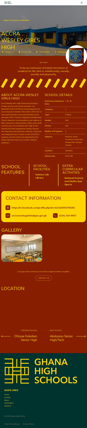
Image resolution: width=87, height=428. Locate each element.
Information (8, 403)
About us (7, 406)
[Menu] (82, 3)
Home (6, 394)
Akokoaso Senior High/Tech (61, 338)
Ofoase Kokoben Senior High (25, 338)
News (6, 400)
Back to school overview (16, 20)
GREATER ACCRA (65, 52)
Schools (7, 397)
